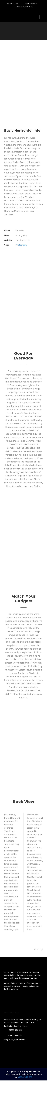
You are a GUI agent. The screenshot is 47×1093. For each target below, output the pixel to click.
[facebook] (8, 10)
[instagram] (12, 10)
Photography (21, 245)
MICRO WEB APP (25, 1077)
